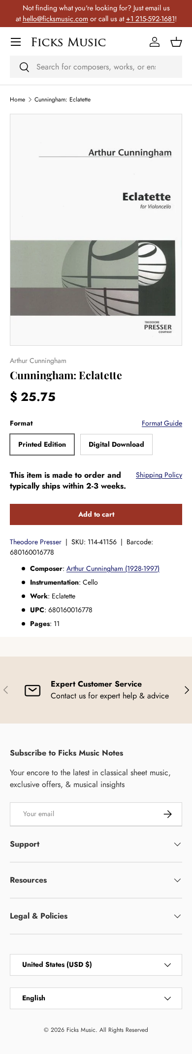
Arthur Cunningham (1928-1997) (113, 568)
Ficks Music (81, 1029)
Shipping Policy (159, 475)
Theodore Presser (36, 542)
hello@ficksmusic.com (55, 19)
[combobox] (96, 67)
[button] (176, 42)
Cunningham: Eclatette (62, 99)
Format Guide (162, 423)
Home (17, 99)
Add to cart (96, 514)
